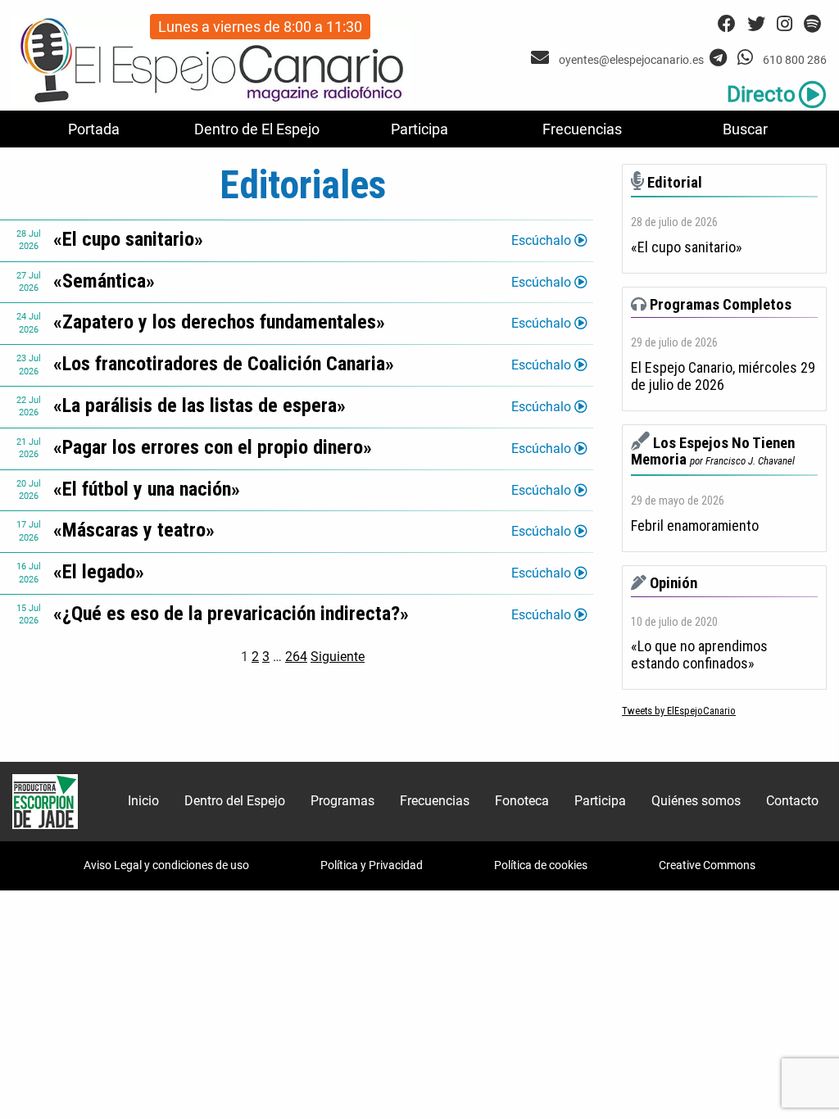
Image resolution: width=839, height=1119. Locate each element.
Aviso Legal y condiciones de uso (166, 865)
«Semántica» (104, 281)
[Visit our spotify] (812, 24)
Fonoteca (522, 801)
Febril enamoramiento (695, 526)
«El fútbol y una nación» (146, 489)
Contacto (792, 801)
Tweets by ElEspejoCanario (679, 710)
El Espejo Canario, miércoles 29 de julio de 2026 (723, 376)
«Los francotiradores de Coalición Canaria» (223, 363)
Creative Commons (707, 865)
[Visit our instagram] (784, 24)
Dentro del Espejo (234, 801)
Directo (761, 94)
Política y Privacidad (371, 865)
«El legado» (98, 571)
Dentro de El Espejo (257, 129)
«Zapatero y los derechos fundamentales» (219, 321)
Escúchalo (542, 240)
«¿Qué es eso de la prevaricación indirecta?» (231, 613)
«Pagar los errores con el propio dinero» (212, 447)
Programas (342, 801)
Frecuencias (582, 129)
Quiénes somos (696, 801)
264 (296, 656)
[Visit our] (542, 57)
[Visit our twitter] (756, 24)
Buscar (745, 129)
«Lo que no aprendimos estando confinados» (699, 655)
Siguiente (338, 656)
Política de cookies (540, 865)
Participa (419, 129)
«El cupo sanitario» (128, 239)
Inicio (143, 801)
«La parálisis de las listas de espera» (199, 405)
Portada (94, 129)
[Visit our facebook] (726, 24)
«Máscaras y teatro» (134, 530)
